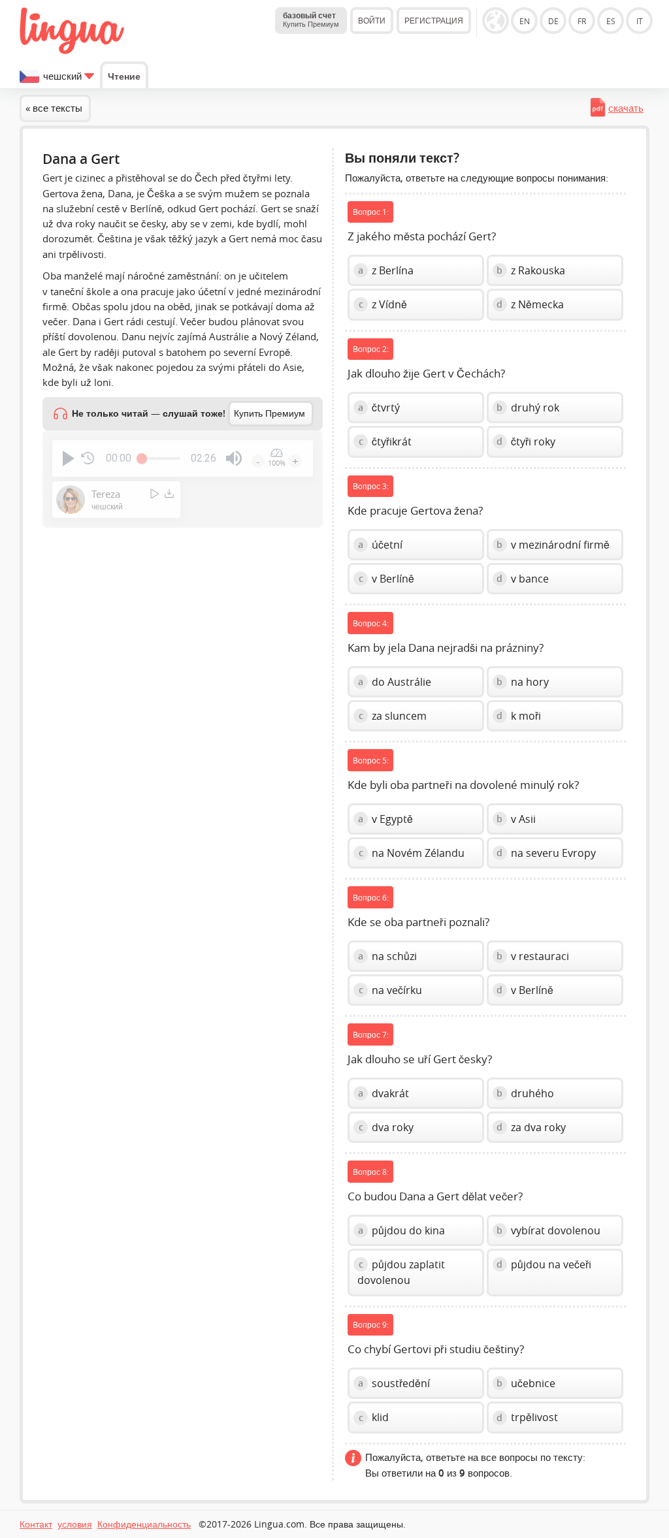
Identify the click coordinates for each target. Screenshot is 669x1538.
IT (639, 21)
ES (610, 21)
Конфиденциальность (144, 1524)
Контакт (36, 1524)
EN (524, 21)
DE (553, 21)
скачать (626, 107)
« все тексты (53, 107)
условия (74, 1524)
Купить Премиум (269, 413)
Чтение (124, 76)
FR (582, 21)
